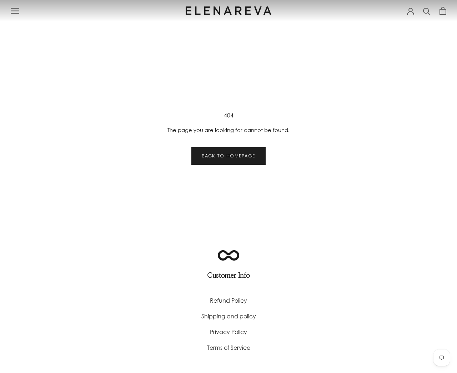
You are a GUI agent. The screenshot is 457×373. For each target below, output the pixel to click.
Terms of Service (228, 347)
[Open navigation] (15, 10)
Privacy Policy (228, 332)
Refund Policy (228, 300)
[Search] (427, 11)
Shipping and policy (228, 316)
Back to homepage (229, 155)
